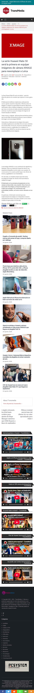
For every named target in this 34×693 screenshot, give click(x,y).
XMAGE (21, 208)
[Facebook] (3, 83)
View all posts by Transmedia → (12, 403)
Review (5, 647)
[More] (19, 83)
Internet (17, 76)
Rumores (5, 651)
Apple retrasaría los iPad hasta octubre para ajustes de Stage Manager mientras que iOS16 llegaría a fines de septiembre (9, 416)
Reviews (5, 649)
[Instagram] (15, 83)
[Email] (12, 83)
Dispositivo (27, 75)
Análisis (5, 623)
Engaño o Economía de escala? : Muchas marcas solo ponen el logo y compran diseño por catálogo (17, 238)
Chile (4, 625)
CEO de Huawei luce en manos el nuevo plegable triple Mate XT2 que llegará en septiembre (15, 387)
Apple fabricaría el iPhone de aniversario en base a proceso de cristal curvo (16, 298)
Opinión (5, 643)
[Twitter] (6, 83)
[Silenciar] (28, 452)
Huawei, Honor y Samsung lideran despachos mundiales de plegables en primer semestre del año (17, 357)
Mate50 (16, 208)
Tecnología (6, 653)
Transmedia (17, 75)
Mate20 (10, 208)
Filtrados (11, 76)
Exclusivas (5, 76)
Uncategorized (7, 658)
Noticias (23, 76)
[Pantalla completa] (30, 452)
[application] (17, 445)
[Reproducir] (3, 452)
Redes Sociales (7, 645)
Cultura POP (6, 627)
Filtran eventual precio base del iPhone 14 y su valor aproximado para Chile (25, 414)
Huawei (5, 208)
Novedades (5, 78)
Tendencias (6, 656)
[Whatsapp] (9, 83)
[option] (20, 2)
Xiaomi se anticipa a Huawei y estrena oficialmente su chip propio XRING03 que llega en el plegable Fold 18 (16, 327)
